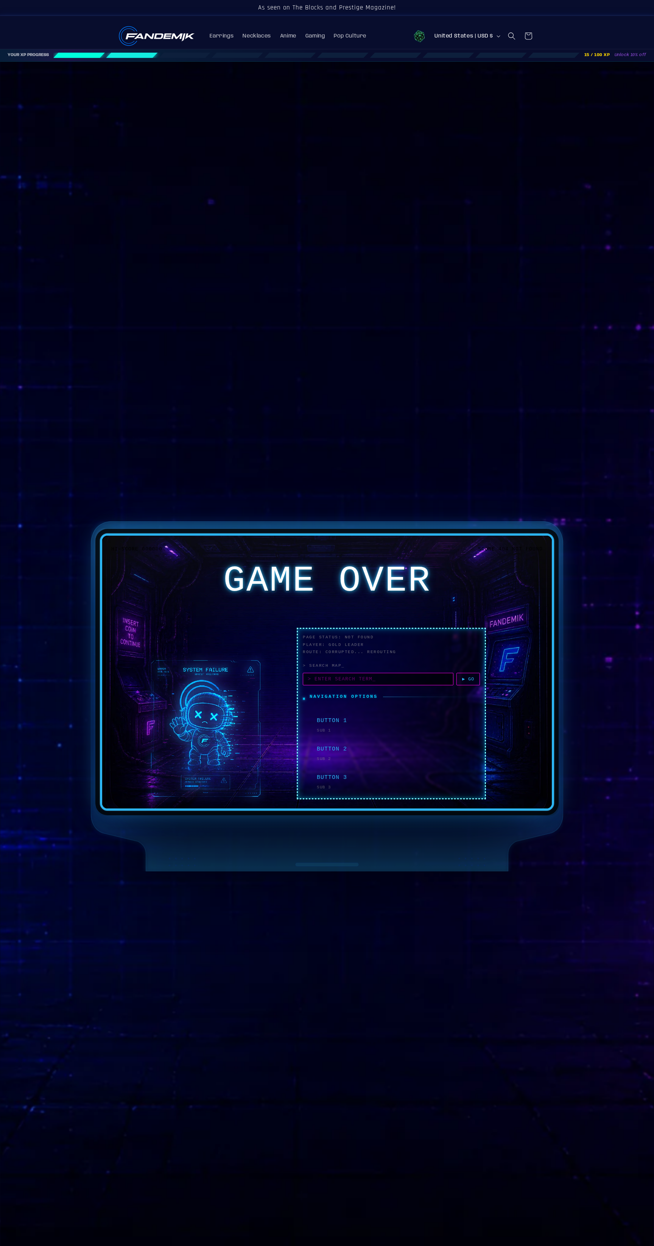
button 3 (332, 777)
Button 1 (332, 721)
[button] (511, 36)
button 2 (332, 749)
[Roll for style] (419, 36)
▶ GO (468, 679)
